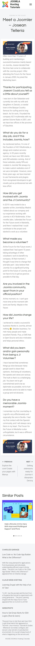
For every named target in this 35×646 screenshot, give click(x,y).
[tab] (13, 535)
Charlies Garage (10, 550)
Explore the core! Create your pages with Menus (8, 468)
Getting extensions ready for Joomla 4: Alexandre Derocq (28, 471)
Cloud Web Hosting (12, 580)
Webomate (7, 608)
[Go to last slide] (5, 517)
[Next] (30, 517)
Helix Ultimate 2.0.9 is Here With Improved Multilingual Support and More (15, 526)
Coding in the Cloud (17, 15)
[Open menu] (30, 4)
